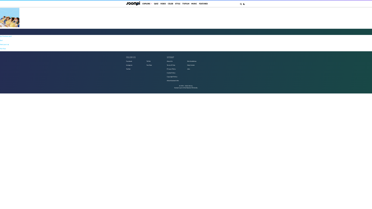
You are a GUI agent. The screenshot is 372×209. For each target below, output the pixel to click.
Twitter (128, 69)
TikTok (148, 61)
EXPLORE (146, 4)
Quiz (156, 4)
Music (194, 4)
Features (203, 4)
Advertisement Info (173, 80)
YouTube (149, 65)
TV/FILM (185, 4)
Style (177, 4)
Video (163, 4)
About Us (170, 61)
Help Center (191, 65)
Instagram (129, 65)
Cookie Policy (171, 73)
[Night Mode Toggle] (244, 4)
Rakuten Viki (190, 88)
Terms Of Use (171, 65)
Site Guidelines (191, 61)
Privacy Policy (171, 69)
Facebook (129, 61)
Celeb (170, 4)
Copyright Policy (172, 77)
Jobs (188, 69)
